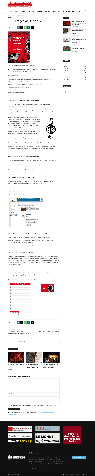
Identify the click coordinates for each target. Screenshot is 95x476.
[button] (85, 11)
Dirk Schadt (12, 23)
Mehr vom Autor (23, 349)
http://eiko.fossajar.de (26, 195)
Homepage (24, 166)
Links (33, 169)
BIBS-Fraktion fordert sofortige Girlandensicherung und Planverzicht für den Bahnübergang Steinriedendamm (18, 333)
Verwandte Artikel (13, 349)
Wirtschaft (56, 11)
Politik (16, 11)
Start (10, 11)
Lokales (31, 11)
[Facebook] (18, 27)
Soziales (39, 11)
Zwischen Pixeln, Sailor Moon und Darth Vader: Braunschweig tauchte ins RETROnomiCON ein (51, 366)
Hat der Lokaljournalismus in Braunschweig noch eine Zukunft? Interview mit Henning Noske (33, 366)
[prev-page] (9, 370)
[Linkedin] (28, 27)
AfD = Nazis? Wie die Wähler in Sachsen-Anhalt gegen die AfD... (79, 48)
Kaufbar (24, 106)
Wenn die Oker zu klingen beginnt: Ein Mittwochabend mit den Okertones (79, 23)
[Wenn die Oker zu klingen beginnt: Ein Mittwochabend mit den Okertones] (16, 357)
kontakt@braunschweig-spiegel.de (48, 469)
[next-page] (11, 370)
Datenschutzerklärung (69, 474)
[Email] (32, 27)
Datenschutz (53, 405)
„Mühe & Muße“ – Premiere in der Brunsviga (49, 331)
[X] (21, 27)
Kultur (24, 11)
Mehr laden (74, 54)
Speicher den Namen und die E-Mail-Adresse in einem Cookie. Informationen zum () (32, 405)
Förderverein (84, 474)
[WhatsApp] (25, 27)
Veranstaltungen (68, 11)
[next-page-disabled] (66, 92)
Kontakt (78, 11)
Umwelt (47, 11)
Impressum (78, 474)
